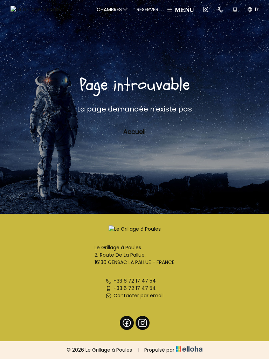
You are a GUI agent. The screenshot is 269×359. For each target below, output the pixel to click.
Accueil (134, 131)
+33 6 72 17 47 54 (134, 280)
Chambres (109, 9)
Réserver (147, 9)
